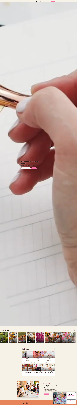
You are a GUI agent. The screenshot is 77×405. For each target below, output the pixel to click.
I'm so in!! (71, 400)
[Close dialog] (75, 392)
